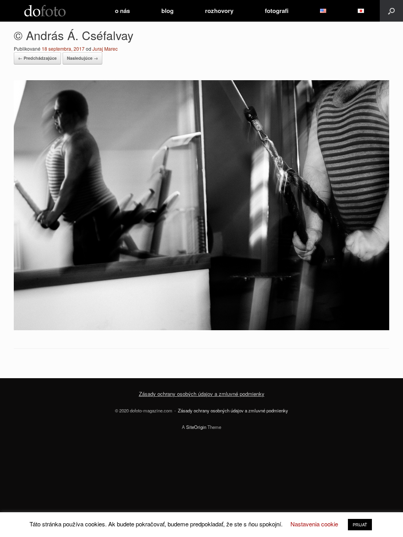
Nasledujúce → (82, 58)
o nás (122, 10)
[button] (391, 11)
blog (167, 10)
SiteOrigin (196, 427)
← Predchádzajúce (37, 58)
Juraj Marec (105, 48)
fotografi (276, 10)
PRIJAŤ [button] (360, 524)
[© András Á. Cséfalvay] (201, 328)
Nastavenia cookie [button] (314, 524)
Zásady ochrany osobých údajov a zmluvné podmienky (201, 393)
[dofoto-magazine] (45, 10)
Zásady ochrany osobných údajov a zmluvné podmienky (233, 410)
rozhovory (219, 10)
